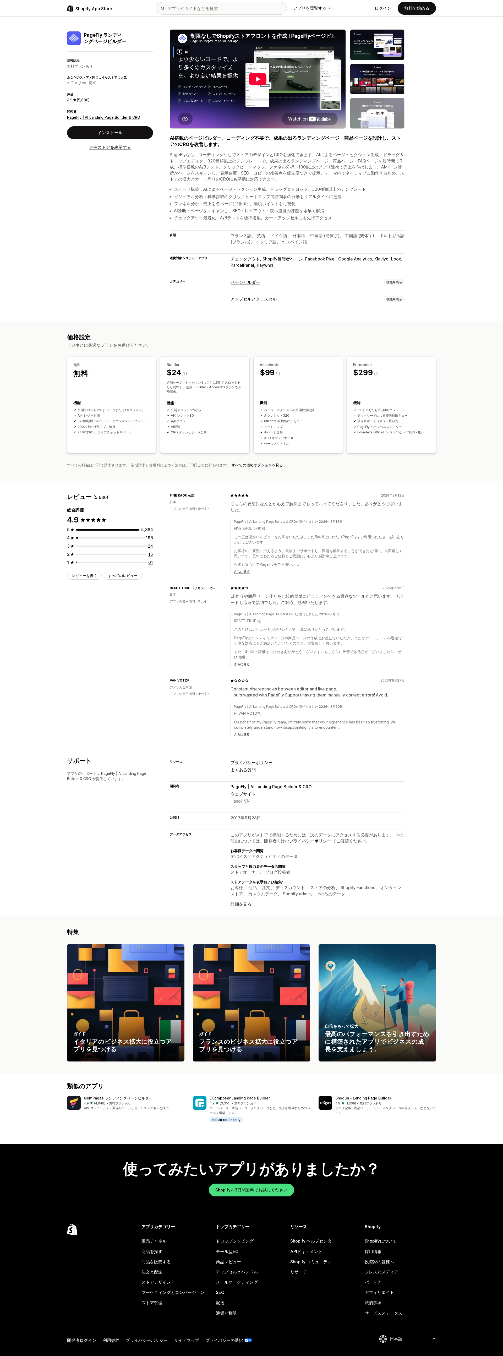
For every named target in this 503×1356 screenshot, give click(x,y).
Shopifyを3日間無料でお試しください (251, 1189)
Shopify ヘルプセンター (313, 1241)
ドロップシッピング (235, 1241)
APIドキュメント (306, 1251)
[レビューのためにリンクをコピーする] (197, 495)
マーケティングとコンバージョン (172, 1292)
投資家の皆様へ (379, 1261)
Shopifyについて (381, 1241)
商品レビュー (228, 1261)
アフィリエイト (379, 1292)
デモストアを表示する (110, 147)
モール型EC (227, 1251)
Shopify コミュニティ (311, 1261)
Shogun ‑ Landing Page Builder (363, 1098)
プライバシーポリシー (251, 762)
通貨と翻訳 (226, 1313)
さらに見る (242, 572)
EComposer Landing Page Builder (240, 1098)
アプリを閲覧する (310, 8)
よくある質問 (243, 769)
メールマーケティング (237, 1282)
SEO (220, 1292)
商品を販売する (156, 1261)
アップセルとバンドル (237, 1272)
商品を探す (151, 1251)
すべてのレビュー (123, 575)
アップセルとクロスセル (254, 299)
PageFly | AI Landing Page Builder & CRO (103, 117)
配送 (220, 1302)
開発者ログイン (81, 1340)
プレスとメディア (381, 1272)
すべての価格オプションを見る (257, 465)
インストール (110, 132)
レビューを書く (84, 575)
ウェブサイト (243, 794)
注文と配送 (151, 1272)
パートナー (375, 1282)
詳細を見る (241, 904)
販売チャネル (154, 1241)
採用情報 (373, 1251)
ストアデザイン (156, 1282)
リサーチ (298, 1272)
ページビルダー (245, 282)
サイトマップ (186, 1340)
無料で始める (416, 8)
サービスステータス (383, 1313)
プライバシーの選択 (224, 1340)
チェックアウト (245, 259)
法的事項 (373, 1302)
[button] (125, 1103)
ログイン (383, 8)
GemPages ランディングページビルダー (118, 1098)
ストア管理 (151, 1302)
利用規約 (111, 1340)
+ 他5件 (377, 113)
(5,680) (83, 100)
